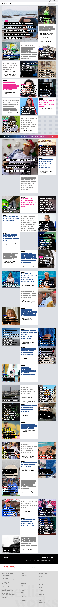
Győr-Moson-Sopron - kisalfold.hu (8, 585)
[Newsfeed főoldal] (6, 557)
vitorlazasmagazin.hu (43, 573)
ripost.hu (41, 583)
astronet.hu (23, 592)
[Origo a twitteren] (45, 557)
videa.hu (40, 595)
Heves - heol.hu (5, 587)
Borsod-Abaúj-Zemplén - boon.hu (8, 579)
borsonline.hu (41, 581)
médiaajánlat (52, 560)
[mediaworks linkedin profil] (53, 567)
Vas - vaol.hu (4, 597)
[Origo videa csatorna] (49, 557)
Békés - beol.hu (5, 578)
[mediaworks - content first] (9, 567)
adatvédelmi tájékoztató (29, 560)
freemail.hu (41, 592)
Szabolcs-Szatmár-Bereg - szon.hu (8, 594)
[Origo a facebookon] (43, 557)
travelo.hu (22, 601)
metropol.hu (41, 584)
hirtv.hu (22, 578)
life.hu (40, 585)
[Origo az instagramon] (47, 557)
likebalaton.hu (23, 597)
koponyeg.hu (41, 594)
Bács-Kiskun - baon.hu (6, 575)
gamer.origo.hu (23, 596)
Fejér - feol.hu (4, 583)
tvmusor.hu (41, 576)
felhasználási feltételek (37, 560)
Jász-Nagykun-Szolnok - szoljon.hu (8, 589)
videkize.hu (41, 574)
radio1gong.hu (42, 602)
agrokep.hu (23, 586)
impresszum (48, 560)
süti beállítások (43, 560)
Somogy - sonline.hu (6, 593)
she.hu (40, 587)
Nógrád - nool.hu (5, 591)
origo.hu (22, 579)
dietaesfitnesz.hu (24, 603)
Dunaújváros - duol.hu (6, 582)
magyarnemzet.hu (24, 575)
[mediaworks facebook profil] (50, 567)
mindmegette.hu (24, 600)
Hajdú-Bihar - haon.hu (6, 586)
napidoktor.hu (23, 599)
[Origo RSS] (52, 557)
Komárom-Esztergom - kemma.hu (8, 590)
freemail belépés (52, 3)
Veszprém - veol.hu (5, 598)
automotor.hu (23, 593)
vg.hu (22, 585)
